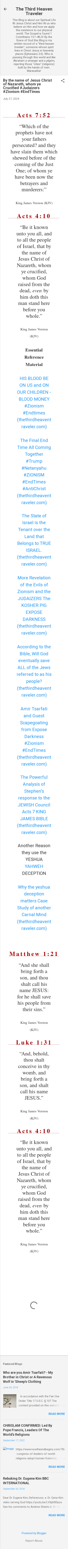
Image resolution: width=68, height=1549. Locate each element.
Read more (57, 1414)
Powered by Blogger (34, 1533)
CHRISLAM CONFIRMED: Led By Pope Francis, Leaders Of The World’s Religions (27, 1429)
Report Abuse (34, 1540)
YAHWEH (34, 866)
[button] (62, 81)
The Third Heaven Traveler (34, 11)
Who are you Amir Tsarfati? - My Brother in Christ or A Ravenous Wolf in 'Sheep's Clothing (28, 1377)
